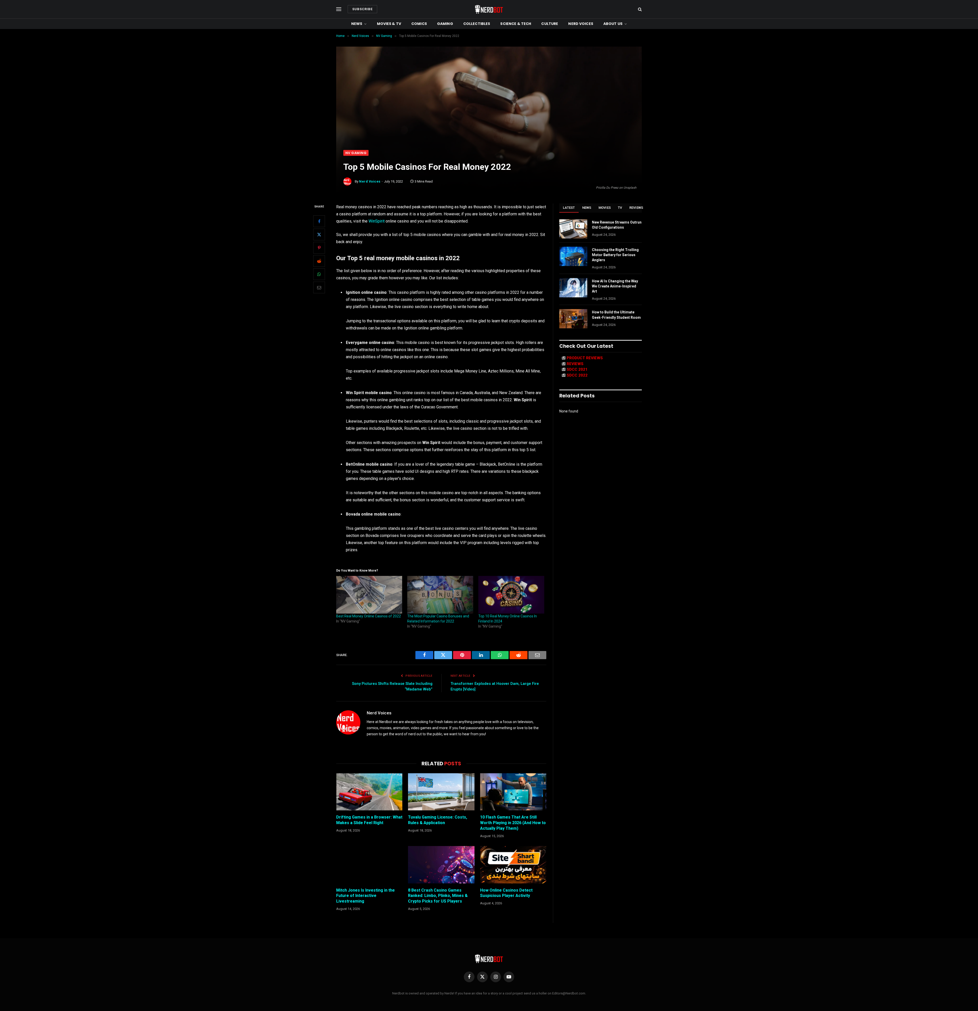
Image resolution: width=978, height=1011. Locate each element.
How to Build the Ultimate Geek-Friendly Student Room (616, 314)
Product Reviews (585, 358)
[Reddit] (319, 261)
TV (620, 208)
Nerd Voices (580, 23)
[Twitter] (319, 234)
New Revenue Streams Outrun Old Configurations (617, 224)
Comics (419, 23)
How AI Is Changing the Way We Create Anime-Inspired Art (615, 286)
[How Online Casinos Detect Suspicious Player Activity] (513, 864)
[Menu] (338, 9)
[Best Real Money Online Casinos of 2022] (369, 595)
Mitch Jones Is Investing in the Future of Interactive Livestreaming (365, 896)
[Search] (639, 9)
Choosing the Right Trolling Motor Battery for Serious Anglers (615, 255)
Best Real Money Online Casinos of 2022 (368, 616)
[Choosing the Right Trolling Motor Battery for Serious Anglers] (573, 256)
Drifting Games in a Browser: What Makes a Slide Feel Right (369, 820)
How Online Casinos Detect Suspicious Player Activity (506, 893)
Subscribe (362, 9)
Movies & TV (389, 23)
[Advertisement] (489, 111)
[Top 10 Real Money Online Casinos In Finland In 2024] (511, 595)
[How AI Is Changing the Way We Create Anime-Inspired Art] (573, 287)
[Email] (319, 287)
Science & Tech (515, 23)
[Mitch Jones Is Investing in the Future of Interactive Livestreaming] (369, 864)
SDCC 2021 (577, 369)
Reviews (636, 208)
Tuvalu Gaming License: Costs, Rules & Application (437, 820)
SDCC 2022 (577, 375)
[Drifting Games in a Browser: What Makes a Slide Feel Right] (369, 791)
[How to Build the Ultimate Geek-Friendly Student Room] (573, 318)
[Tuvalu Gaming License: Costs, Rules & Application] (441, 791)
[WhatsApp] (319, 274)
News (356, 23)
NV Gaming (355, 152)
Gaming (445, 23)
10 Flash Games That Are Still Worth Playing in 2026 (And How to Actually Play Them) (513, 823)
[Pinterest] (319, 248)
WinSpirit (377, 221)
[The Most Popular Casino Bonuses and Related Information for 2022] (440, 595)
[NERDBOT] (489, 9)
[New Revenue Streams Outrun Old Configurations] (573, 229)
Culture (549, 23)
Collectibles (476, 23)
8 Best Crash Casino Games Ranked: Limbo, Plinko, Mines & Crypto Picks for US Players (438, 896)
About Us (612, 23)
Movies (605, 208)
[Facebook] (319, 221)
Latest (569, 208)
